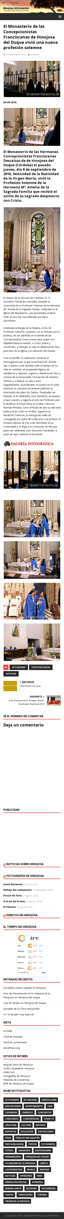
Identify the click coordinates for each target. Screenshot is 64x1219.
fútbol (9, 1150)
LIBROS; (44, 1163)
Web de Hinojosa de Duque (18, 1083)
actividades (12, 1099)
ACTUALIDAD (18, 667)
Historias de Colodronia (16, 1079)
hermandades (13, 1156)
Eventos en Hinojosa (22, 915)
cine (49, 1106)
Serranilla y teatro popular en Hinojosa (24, 987)
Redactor (35, 54)
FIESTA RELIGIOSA (41, 667)
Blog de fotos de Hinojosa (18, 1064)
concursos (11, 1118)
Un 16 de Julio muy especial (18, 1014)
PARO (39, 1175)
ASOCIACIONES (13, 1106)
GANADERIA (24, 1150)
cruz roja (10, 1125)
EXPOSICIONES (45, 1131)
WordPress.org (11, 1048)
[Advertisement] (32, 837)
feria (8, 1137)
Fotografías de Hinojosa (25, 876)
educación (27, 1131)
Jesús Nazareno (13, 884)
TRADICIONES (25, 1194)
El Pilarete (9, 907)
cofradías (11, 1112)
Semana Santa (13, 1188)
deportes (10, 1131)
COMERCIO (27, 1112)
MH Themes (53, 1215)
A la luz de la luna (14, 901)
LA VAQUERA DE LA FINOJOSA (20, 1163)
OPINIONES (26, 1175)
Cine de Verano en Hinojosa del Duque (24, 1003)
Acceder (7, 1030)
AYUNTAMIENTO (34, 1106)
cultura (26, 1125)
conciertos (44, 1112)
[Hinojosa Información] (32, 11)
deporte (40, 1125)
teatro (9, 1194)
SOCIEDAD (31, 1188)
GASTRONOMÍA (43, 1150)
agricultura (49, 1099)
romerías (37, 1182)
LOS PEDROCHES (13, 1169)
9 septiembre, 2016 (16, 54)
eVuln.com (9, 1072)
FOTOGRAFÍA (48, 1144)
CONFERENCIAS (31, 1118)
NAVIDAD (44, 1169)
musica (31, 1169)
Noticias (11, 673)
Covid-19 (49, 1118)
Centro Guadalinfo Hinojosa (18, 1068)
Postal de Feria (12, 895)
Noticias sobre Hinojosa (25, 864)
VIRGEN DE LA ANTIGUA (17, 1201)
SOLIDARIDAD (48, 1188)
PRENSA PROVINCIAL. (16, 1182)
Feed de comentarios (15, 1042)
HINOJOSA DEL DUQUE (37, 1156)
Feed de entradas (13, 1036)
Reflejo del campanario (17, 889)
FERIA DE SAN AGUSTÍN (27, 1137)
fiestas (32, 1144)
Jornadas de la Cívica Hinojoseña (21, 1008)
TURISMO (42, 1194)
